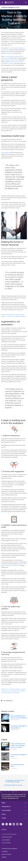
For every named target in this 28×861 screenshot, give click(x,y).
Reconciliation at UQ (13, 798)
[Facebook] (3, 824)
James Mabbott (5, 152)
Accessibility (4, 851)
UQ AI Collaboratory (7, 700)
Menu (2, 2)
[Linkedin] (6, 824)
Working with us (6, 806)
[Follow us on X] (10, 824)
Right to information (6, 854)
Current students (6, 810)
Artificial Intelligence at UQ (10, 7)
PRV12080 (7, 842)
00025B (8, 840)
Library (4, 814)
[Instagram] (17, 824)
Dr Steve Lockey (14, 61)
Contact (4, 818)
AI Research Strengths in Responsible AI (19, 727)
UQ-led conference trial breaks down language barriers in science (18, 745)
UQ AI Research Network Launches (13, 785)
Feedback (4, 857)
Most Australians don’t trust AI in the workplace (19, 717)
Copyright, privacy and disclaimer (9, 848)
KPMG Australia (7, 53)
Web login (4, 829)
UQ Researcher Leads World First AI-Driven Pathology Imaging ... (15, 781)
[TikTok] (21, 824)
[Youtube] (14, 824)
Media (3, 802)
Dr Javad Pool (10, 63)
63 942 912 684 (8, 837)
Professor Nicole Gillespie (10, 60)
